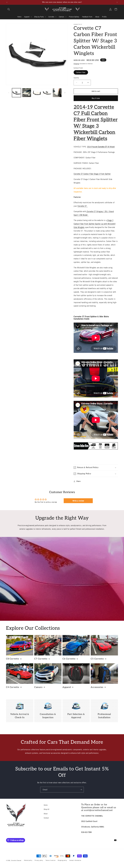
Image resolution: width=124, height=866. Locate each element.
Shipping (76, 64)
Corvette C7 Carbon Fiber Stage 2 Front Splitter (92, 173)
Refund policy (28, 860)
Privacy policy (39, 860)
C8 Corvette (12, 659)
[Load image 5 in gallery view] (57, 92)
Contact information (75, 860)
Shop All (46, 809)
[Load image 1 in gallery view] (16, 92)
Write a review (78, 500)
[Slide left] (8, 92)
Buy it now (96, 98)
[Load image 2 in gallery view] (26, 92)
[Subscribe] (81, 789)
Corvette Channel (16, 860)
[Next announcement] (117, 2)
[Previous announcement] (7, 2)
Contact (46, 818)
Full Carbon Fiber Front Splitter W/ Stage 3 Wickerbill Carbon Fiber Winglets (96, 126)
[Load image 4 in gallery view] (47, 92)
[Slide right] (65, 92)
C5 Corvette (97, 659)
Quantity (76, 78)
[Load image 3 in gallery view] (36, 92)
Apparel (66, 687)
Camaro (38, 687)
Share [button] (78, 481)
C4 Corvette (12, 687)
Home (46, 805)
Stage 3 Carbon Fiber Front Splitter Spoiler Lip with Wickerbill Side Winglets (94, 224)
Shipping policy (62, 860)
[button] (8, 9)
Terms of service (50, 860)
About (46, 814)
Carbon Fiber (80, 72)
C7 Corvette (40, 659)
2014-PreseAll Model (101, 146)
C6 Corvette (68, 659)
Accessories (97, 687)
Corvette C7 (83, 206)
